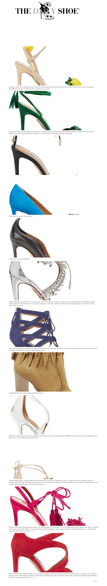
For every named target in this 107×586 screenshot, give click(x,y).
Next (96, 581)
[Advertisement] (53, 34)
